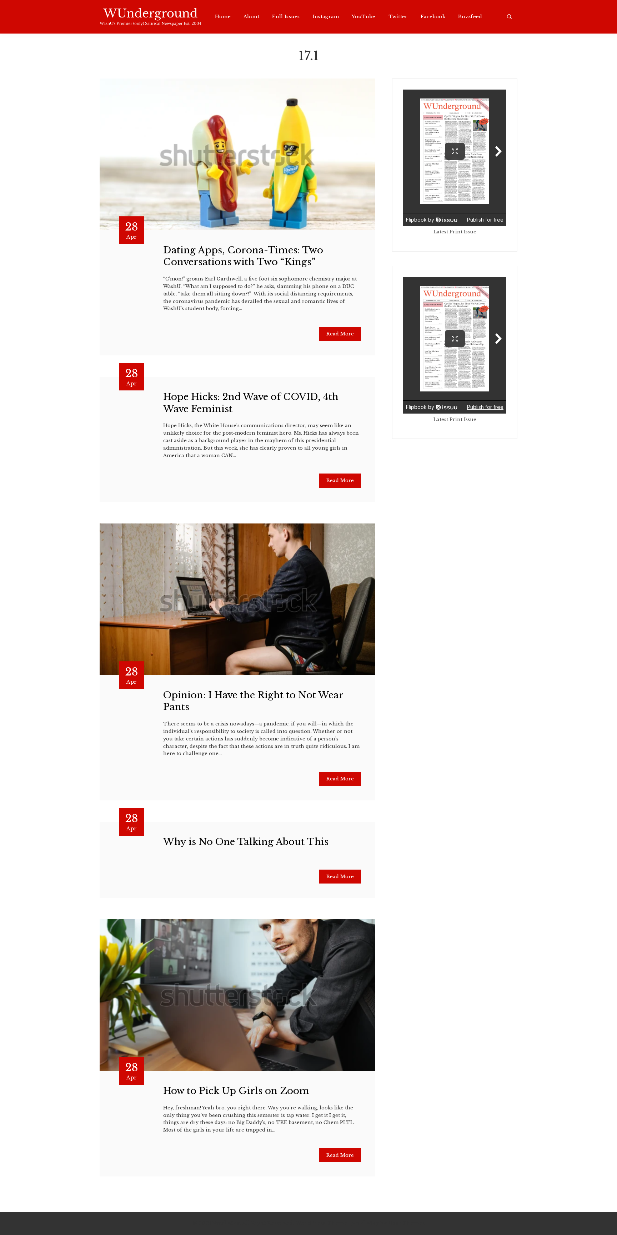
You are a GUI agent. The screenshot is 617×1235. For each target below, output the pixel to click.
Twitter (398, 17)
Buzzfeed (470, 17)
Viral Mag (365, 1223)
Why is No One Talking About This (245, 841)
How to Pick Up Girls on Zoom (236, 1091)
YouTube (363, 17)
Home (223, 17)
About (252, 17)
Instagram (326, 17)
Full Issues (286, 17)
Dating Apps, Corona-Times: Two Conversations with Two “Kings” (243, 256)
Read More (340, 334)
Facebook (433, 17)
